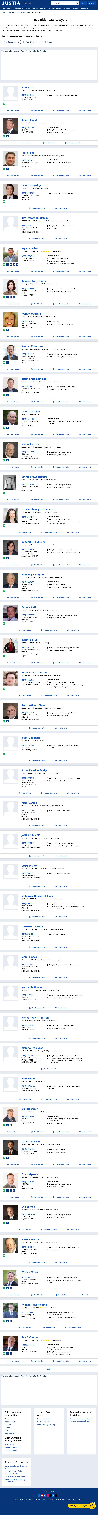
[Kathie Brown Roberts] (10, 482)
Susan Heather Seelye (34, 770)
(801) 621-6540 (27, 1247)
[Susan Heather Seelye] (10, 776)
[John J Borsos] (10, 962)
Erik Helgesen (29, 1174)
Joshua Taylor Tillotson (35, 1017)
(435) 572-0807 (27, 1312)
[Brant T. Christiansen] (10, 678)
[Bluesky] (53, 1495)
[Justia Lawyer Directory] (11, 3)
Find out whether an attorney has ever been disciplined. (81, 1420)
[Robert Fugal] (10, 126)
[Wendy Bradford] (10, 319)
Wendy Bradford (31, 313)
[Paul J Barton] (10, 808)
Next (49, 1369)
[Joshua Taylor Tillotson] (10, 1023)
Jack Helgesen (29, 1108)
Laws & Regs (56, 8)
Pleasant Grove (10, 1422)
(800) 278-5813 (27, 778)
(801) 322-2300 (27, 810)
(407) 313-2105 (27, 1025)
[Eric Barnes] (10, 1212)
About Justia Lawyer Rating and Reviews (15, 1481)
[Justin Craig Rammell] (10, 384)
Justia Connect (18, 1499)
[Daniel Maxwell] (10, 1147)
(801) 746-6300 (27, 680)
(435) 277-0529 (27, 256)
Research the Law (31, 8)
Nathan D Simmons (33, 987)
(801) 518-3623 (27, 321)
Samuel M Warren (32, 346)
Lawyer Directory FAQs (13, 1471)
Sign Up (91, 3)
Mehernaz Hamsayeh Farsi (37, 896)
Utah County (9, 1444)
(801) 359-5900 (27, 745)
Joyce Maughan (30, 737)
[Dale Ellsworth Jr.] (10, 191)
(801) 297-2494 (27, 1086)
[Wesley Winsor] (10, 1278)
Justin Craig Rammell (34, 378)
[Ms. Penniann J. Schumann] (10, 515)
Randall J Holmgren (33, 574)
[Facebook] (45, 1495)
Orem (7, 1419)
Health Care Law (43, 1422)
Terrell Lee (27, 152)
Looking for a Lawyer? (78, 1506)
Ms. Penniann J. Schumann (37, 509)
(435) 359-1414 (27, 1345)
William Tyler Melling (34, 1304)
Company (38, 1499)
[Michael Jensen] (10, 450)
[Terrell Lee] (10, 158)
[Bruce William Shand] (10, 711)
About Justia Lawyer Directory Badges (16, 1467)
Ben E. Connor (29, 1337)
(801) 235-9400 (27, 95)
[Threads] (50, 1495)
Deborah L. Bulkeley (33, 541)
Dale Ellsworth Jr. (31, 185)
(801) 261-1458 (27, 419)
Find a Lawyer (7, 8)
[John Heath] (10, 1084)
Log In (84, 3)
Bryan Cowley (29, 248)
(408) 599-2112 (27, 903)
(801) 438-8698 (27, 614)
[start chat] (92, 1505)
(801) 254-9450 (27, 549)
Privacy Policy (65, 1499)
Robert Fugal (29, 120)
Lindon (7, 1427)
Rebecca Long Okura (33, 281)
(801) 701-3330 (27, 353)
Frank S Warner (30, 1239)
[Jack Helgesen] (10, 1114)
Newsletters (67, 8)
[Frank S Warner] (10, 1245)
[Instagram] (48, 1495)
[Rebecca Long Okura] (10, 287)
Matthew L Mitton (32, 926)
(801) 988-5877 (27, 582)
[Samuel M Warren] (10, 352)
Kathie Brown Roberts (34, 476)
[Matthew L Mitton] (10, 932)
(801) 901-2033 (27, 160)
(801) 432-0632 (27, 386)
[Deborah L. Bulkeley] (10, 547)
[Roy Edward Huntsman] (10, 223)
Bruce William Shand (33, 705)
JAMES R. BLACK (30, 835)
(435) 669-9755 (27, 1277)
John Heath (28, 1078)
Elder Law (22, 12)
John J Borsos (29, 956)
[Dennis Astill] (10, 613)
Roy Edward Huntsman (35, 217)
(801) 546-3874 (27, 1214)
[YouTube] (42, 1495)
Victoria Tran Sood (32, 1047)
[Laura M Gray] (10, 871)
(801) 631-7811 (27, 517)
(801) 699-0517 (27, 843)
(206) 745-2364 (27, 1055)
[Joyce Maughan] (10, 743)
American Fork (10, 1433)
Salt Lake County (11, 1450)
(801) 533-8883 (27, 964)
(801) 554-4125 (27, 712)
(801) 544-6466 (27, 1149)
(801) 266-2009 (27, 451)
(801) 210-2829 (27, 193)
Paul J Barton (29, 802)
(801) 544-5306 (27, 1116)
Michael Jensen (30, 444)
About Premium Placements (15, 1477)
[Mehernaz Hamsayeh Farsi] (10, 902)
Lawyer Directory (12, 12)
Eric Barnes (28, 1206)
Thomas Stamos (30, 411)
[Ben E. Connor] (10, 1343)
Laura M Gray (29, 865)
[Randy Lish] (10, 93)
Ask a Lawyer (19, 8)
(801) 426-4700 (27, 127)
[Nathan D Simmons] (10, 993)
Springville (8, 1425)
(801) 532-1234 (27, 934)
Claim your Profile (11, 1474)
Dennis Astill (29, 607)
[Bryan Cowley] (10, 254)
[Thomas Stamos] (10, 417)
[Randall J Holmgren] (10, 580)
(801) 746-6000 (27, 288)
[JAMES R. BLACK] (10, 841)
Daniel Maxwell (30, 1141)
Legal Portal (29, 1499)
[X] (56, 1495)
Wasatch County (11, 1447)
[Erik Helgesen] (10, 1180)
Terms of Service (53, 1499)
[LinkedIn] (39, 1495)
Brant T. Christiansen (34, 672)
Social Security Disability (46, 1425)
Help (44, 1499)
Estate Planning (43, 1419)
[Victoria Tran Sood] (10, 1053)
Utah (28, 12)
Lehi (6, 1430)
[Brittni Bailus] (10, 645)
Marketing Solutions (80, 8)
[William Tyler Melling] (10, 1310)
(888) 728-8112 (27, 225)
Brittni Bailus (29, 639)
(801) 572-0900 (27, 484)
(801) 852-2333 (27, 994)
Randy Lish (27, 87)
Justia (3, 12)
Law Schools (45, 8)
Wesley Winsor (30, 1272)
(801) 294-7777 (27, 873)
